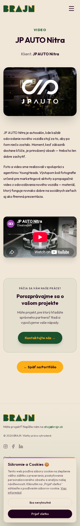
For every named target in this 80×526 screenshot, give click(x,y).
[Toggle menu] (71, 8)
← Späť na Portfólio (40, 367)
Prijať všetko (40, 514)
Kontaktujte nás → (40, 338)
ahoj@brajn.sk (53, 427)
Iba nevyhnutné (40, 503)
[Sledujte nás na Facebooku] (13, 446)
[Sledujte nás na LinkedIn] (21, 446)
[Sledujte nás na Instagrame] (5, 446)
